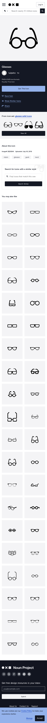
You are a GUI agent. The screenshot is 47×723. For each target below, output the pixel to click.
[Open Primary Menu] (4, 4)
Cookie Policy (26, 711)
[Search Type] (6, 10)
